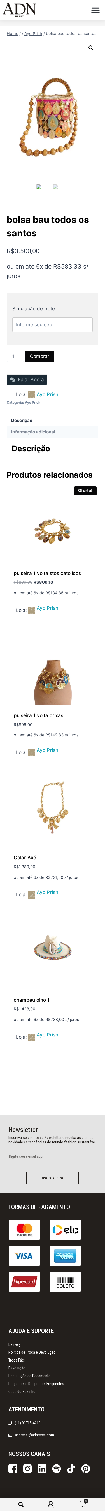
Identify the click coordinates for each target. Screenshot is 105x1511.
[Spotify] (56, 1468)
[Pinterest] (85, 1468)
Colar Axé (25, 857)
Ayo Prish (47, 394)
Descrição (21, 420)
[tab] (52, 420)
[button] (95, 10)
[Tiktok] (71, 1468)
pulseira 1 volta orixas (38, 715)
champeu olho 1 (32, 1000)
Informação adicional (33, 432)
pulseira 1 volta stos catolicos (47, 573)
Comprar (39, 356)
